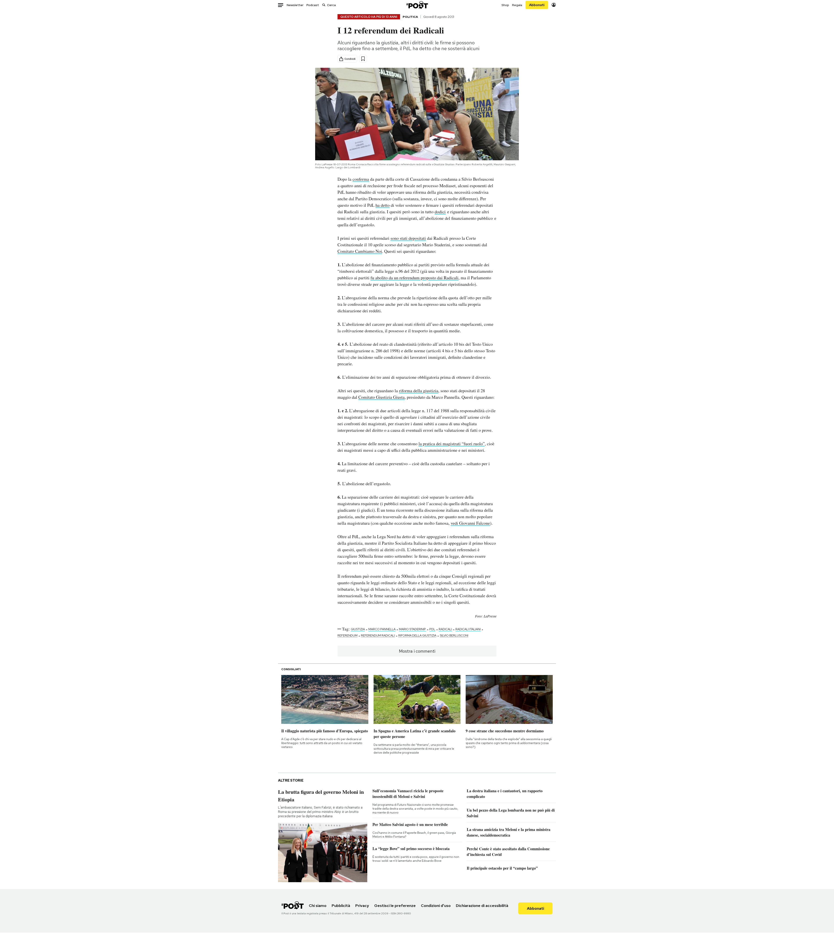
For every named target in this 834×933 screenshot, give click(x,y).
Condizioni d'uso (436, 905)
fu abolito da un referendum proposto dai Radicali (414, 278)
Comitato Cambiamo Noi (360, 251)
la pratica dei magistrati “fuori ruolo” (452, 444)
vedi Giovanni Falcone (470, 523)
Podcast (312, 5)
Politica (410, 17)
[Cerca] (323, 4)
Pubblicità (341, 905)
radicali (445, 629)
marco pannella (381, 629)
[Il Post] (417, 5)
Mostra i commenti (417, 651)
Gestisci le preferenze (395, 905)
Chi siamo (317, 905)
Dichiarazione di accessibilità (482, 905)
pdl (432, 629)
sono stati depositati (408, 238)
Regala (517, 5)
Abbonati (536, 5)
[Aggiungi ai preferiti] (363, 58)
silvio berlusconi (454, 635)
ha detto (383, 205)
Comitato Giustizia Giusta (381, 397)
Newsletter (295, 5)
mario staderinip (412, 629)
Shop (505, 5)
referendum (347, 635)
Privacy (362, 905)
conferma (360, 179)
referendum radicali (378, 635)
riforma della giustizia (418, 391)
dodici (440, 212)
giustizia (358, 629)
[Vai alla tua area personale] (553, 5)
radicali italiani (468, 629)
